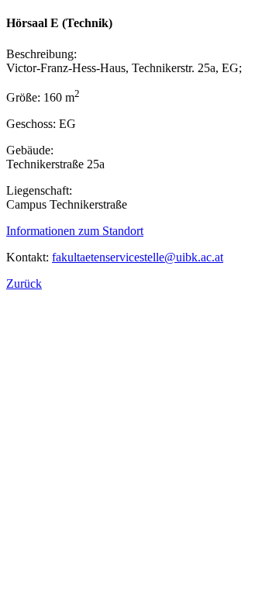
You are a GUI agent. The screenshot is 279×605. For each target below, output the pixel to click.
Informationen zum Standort (74, 230)
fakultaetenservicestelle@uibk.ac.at (137, 257)
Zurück (24, 283)
